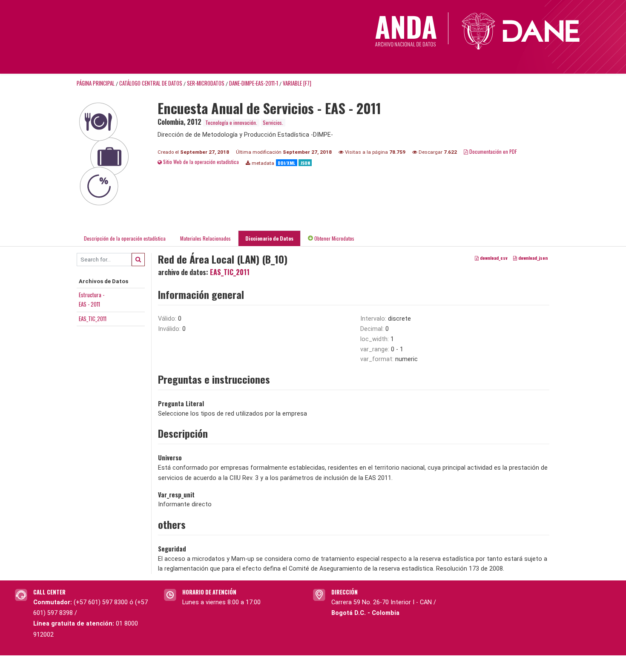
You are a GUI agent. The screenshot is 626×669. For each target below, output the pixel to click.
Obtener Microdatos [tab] (333, 238)
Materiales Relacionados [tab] (205, 238)
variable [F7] (297, 83)
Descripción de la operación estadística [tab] (125, 238)
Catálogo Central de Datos (150, 83)
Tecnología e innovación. (231, 122)
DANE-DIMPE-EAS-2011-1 (253, 83)
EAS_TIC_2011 (92, 318)
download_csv (493, 257)
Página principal (96, 83)
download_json (532, 257)
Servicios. (273, 122)
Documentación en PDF (492, 151)
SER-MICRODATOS (205, 83)
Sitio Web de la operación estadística (200, 161)
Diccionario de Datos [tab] (269, 238)
